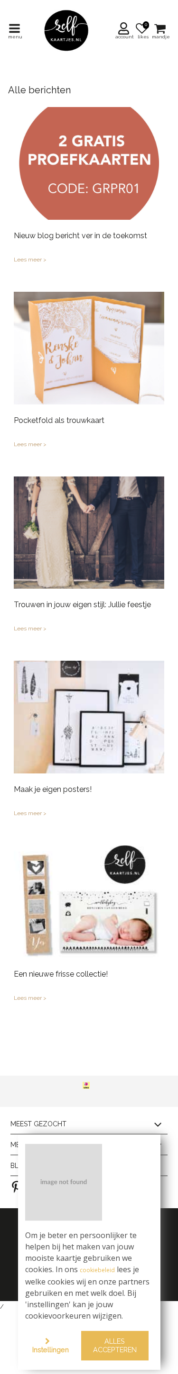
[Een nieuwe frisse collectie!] (89, 901)
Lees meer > (30, 259)
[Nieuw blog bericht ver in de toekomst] (89, 163)
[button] (125, 30)
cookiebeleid (97, 1270)
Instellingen (50, 1350)
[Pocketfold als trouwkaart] (89, 348)
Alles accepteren (115, 1346)
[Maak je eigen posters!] (89, 717)
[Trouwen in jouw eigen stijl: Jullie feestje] (89, 532)
